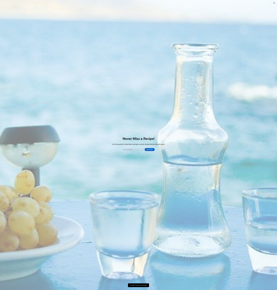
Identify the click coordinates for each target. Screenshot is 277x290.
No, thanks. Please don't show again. (138, 285)
